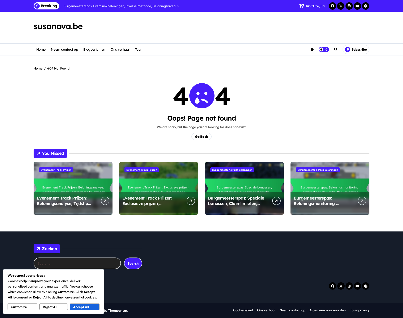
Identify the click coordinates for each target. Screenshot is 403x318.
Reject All (50, 307)
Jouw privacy (359, 310)
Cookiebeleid (243, 310)
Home (41, 49)
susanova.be (58, 26)
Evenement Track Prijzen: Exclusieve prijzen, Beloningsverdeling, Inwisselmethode (147, 206)
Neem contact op (64, 49)
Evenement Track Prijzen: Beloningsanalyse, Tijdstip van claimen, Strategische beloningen (62, 206)
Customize (19, 307)
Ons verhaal (120, 49)
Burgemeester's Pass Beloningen (232, 169)
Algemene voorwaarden (327, 310)
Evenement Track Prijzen (56, 169)
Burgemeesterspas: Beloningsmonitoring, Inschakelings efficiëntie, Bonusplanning (318, 206)
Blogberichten (94, 49)
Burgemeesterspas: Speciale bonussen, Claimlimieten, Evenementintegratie (236, 203)
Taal (138, 49)
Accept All (81, 307)
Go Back (201, 136)
